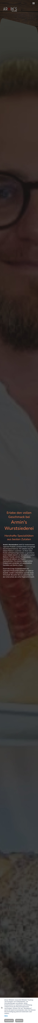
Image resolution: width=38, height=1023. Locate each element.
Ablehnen (19, 1020)
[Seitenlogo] (10, 9)
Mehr (6, 1016)
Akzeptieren (9, 1020)
